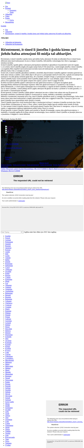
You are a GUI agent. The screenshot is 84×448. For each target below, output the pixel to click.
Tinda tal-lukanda (46, 165)
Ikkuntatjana (9, 22)
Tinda (12, 12)
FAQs (12, 20)
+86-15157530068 (11, 144)
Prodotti (8, 8)
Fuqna (7, 18)
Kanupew (13, 10)
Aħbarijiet (8, 14)
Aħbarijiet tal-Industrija (13, 42)
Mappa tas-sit (44, 163)
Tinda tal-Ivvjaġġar (19, 165)
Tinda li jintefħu (6, 165)
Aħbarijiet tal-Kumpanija (13, 44)
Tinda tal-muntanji (33, 165)
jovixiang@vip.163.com (13, 148)
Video (7, 16)
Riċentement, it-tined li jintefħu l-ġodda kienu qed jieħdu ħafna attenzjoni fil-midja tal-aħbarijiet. (38, 34)
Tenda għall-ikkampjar (60, 165)
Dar (6, 6)
